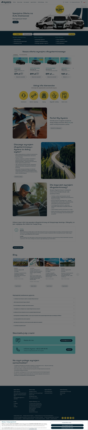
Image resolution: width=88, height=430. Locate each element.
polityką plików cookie (33, 428)
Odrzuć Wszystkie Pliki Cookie (67, 425)
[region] (44, 425)
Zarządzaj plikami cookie (66, 422)
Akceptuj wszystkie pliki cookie (67, 427)
